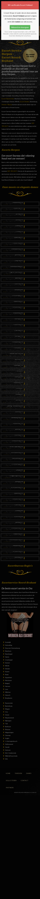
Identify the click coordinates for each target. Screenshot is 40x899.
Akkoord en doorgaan (20, 27)
